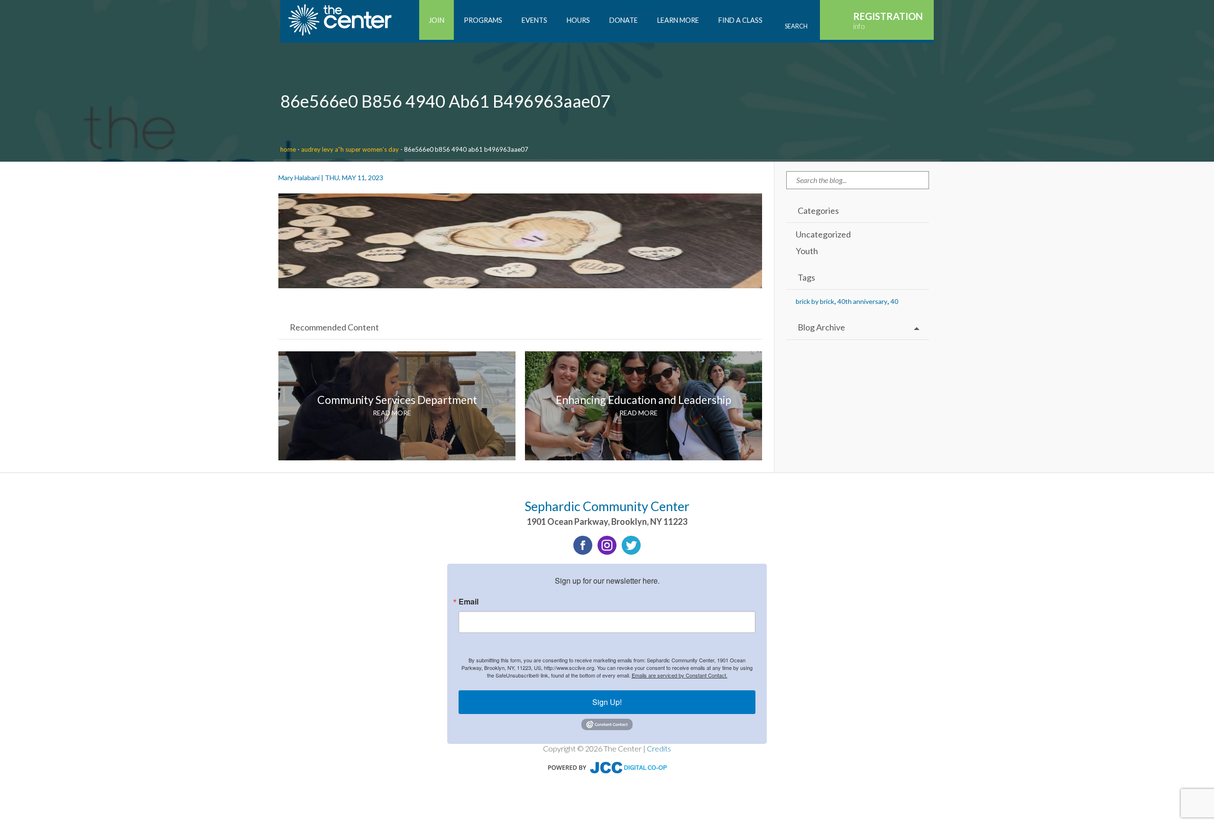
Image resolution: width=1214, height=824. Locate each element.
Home (288, 149)
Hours (578, 20)
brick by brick (815, 301)
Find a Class (740, 20)
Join (436, 20)
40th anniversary (862, 301)
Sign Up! (607, 701)
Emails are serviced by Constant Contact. (679, 675)
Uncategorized (823, 234)
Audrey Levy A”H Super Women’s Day (350, 149)
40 (894, 301)
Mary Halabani (299, 178)
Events (534, 20)
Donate (623, 20)
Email (468, 601)
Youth (807, 251)
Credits (659, 748)
